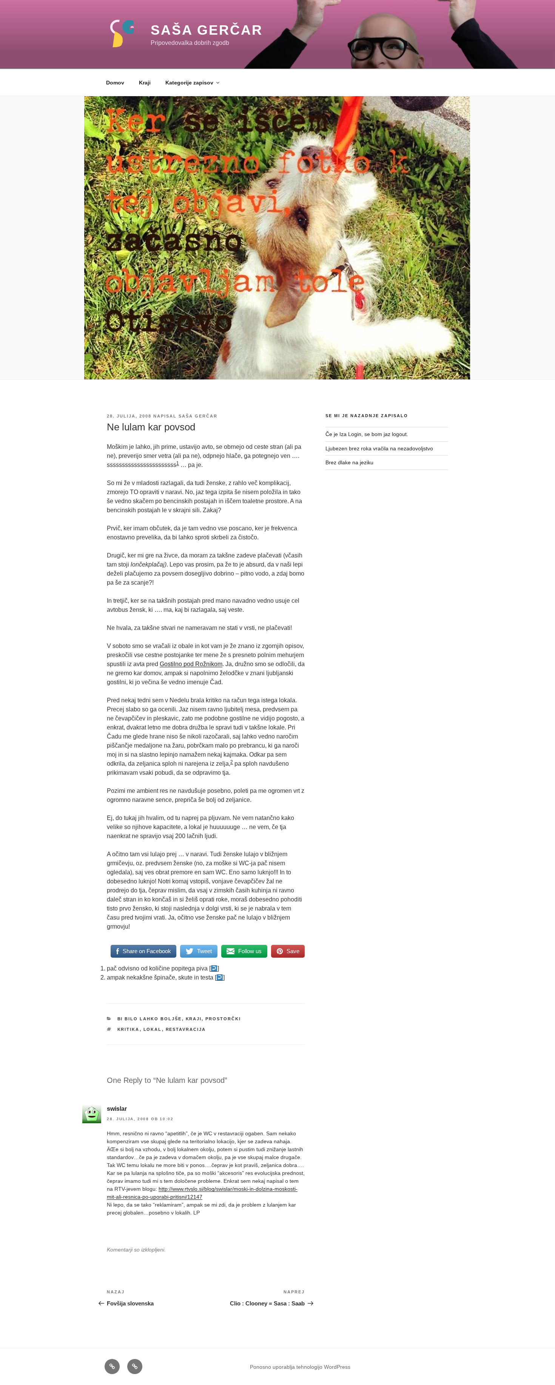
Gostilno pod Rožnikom (191, 664)
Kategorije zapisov (189, 83)
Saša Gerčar (207, 30)
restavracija (186, 1029)
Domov (115, 83)
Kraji (145, 83)
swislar (117, 1109)
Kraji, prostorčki (213, 1018)
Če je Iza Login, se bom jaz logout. (366, 434)
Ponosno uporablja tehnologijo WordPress (300, 1367)
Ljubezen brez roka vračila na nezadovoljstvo (379, 448)
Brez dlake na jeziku (349, 462)
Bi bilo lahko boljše (149, 1018)
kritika (128, 1029)
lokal (152, 1029)
